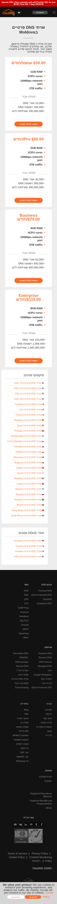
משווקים (48, 781)
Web (26, 595)
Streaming (23, 633)
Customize (15, 897)
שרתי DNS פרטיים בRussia (28, 494)
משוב (49, 731)
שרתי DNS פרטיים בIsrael (29, 473)
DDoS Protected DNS (41, 595)
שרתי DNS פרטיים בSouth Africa (26, 515)
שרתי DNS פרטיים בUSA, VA (27, 399)
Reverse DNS (45, 657)
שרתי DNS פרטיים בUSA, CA (27, 388)
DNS (26, 590)
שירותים (48, 647)
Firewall (24, 625)
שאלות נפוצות (22, 727)
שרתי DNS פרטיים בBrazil (29, 505)
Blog (26, 710)
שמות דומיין (23, 674)
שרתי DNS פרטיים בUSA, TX (27, 383)
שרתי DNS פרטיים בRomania (27, 457)
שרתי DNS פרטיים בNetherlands (26, 436)
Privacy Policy (40, 853)
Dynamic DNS (45, 653)
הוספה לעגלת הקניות (28, 124)
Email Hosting (21, 687)
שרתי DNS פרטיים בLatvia (29, 484)
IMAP (25, 637)
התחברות (40, 12)
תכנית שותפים (45, 776)
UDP (26, 599)
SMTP (25, 629)
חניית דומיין (47, 683)
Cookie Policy (17, 857)
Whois (49, 808)
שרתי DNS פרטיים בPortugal (27, 431)
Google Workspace (43, 674)
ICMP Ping (23, 608)
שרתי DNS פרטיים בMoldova (27, 478)
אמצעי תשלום (22, 744)
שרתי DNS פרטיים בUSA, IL (28, 393)
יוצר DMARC (22, 757)
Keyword (24, 612)
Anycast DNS (22, 666)
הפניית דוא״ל (22, 670)
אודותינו (48, 710)
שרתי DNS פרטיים (20, 679)
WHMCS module (20, 735)
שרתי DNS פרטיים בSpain (29, 425)
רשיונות (36, 860)
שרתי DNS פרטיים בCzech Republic (24, 441)
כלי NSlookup (22, 761)
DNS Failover (45, 662)
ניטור (26, 584)
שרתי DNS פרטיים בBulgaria (27, 462)
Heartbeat (23, 616)
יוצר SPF (24, 752)
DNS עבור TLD (21, 683)
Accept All (33, 897)
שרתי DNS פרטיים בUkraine (28, 489)
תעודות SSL (46, 679)
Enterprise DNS (44, 603)
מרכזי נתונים (46, 722)
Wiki (26, 714)
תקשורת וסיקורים (44, 727)
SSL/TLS (24, 620)
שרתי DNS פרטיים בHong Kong (26, 510)
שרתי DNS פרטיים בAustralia (27, 499)
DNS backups (21, 662)
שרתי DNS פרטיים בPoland (28, 452)
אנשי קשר (47, 718)
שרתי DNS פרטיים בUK (30, 409)
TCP (26, 603)
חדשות (49, 714)
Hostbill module (21, 739)
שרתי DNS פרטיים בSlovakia (27, 446)
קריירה (49, 735)
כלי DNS (24, 748)
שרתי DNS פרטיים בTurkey (28, 468)
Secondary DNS (20, 653)
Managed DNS (45, 666)
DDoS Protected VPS (42, 687)
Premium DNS (45, 590)
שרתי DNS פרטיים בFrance (28, 415)
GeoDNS (47, 599)
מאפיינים (24, 722)
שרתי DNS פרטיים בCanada (28, 404)
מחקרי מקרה (22, 718)
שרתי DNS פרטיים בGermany (27, 420)
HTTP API (23, 731)
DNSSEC (23, 657)
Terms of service (17, 853)
